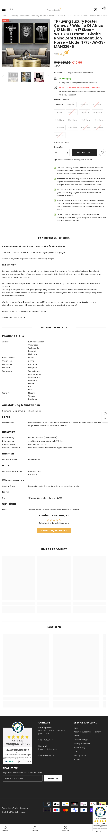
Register (53, 778)
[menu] (3, 9)
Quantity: (58, 147)
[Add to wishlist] (102, 152)
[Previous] (3, 77)
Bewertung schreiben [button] (54, 530)
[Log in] (95, 9)
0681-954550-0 (45, 740)
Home (4, 16)
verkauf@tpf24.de (46, 755)
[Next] (49, 77)
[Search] (12, 9)
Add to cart (84, 152)
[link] (18, 603)
